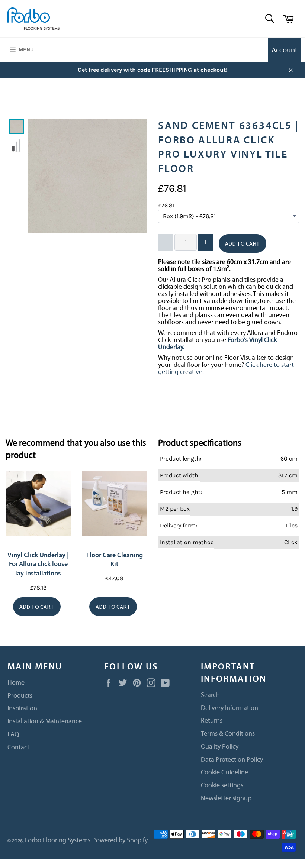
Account (285, 50)
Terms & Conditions (228, 733)
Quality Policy (219, 746)
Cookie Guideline (224, 772)
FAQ (13, 734)
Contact (18, 747)
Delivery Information (229, 708)
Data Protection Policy (232, 759)
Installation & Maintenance (44, 721)
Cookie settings (222, 785)
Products (19, 696)
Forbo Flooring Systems (57, 840)
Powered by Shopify (120, 840)
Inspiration (22, 708)
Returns (211, 720)
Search (210, 695)
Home (16, 683)
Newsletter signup (226, 798)
